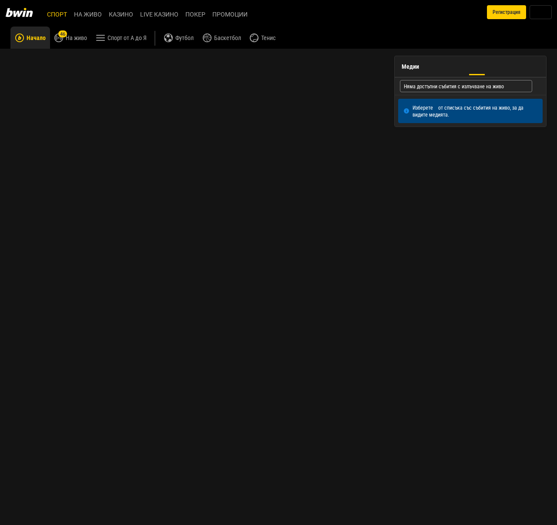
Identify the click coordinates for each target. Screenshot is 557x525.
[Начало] (24, 12)
